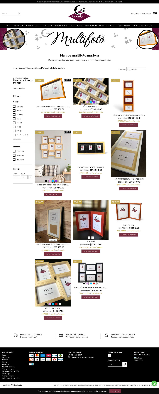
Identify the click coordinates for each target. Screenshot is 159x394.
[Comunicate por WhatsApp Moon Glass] (154, 383)
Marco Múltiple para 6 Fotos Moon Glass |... (90, 288)
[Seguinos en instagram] (109, 355)
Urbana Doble (128, 225)
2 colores (53, 240)
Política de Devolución (143, 26)
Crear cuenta (135, 13)
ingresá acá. (132, 385)
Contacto (47, 26)
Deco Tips (110, 26)
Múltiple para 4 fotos (53, 308)
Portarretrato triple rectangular (91, 167)
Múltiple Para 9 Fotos (91, 106)
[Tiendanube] (12, 386)
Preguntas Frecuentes (94, 26)
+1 (59, 304)
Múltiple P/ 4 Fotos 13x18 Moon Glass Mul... (129, 115)
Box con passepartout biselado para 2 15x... (53, 106)
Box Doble (91, 242)
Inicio (9, 26)
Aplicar (30, 177)
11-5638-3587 (76, 355)
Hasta (23, 173)
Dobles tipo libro (19, 89)
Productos (19, 26)
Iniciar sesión (146, 13)
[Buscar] (19, 13)
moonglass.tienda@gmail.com (82, 357)
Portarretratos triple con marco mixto (129, 179)
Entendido (115, 391)
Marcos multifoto (21, 78)
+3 (60, 181)
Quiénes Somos (60, 26)
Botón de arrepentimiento (148, 385)
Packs (38, 26)
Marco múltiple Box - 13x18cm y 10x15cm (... (53, 185)
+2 (97, 102)
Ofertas (29, 26)
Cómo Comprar (76, 26)
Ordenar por (122, 69)
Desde (15, 173)
